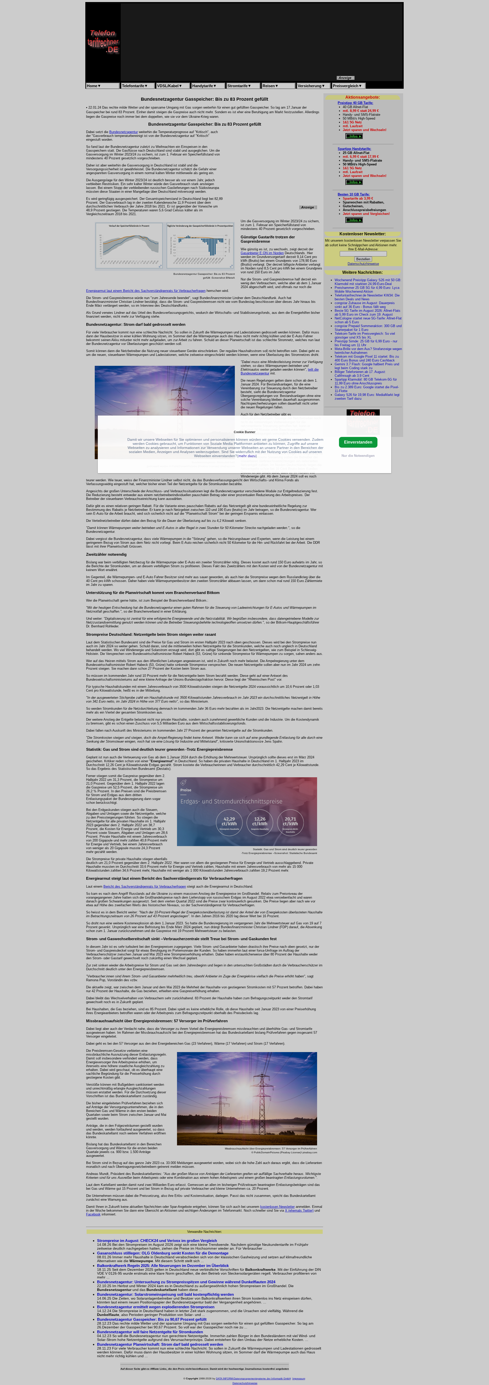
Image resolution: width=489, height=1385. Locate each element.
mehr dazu (247, 456)
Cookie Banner (244, 432)
